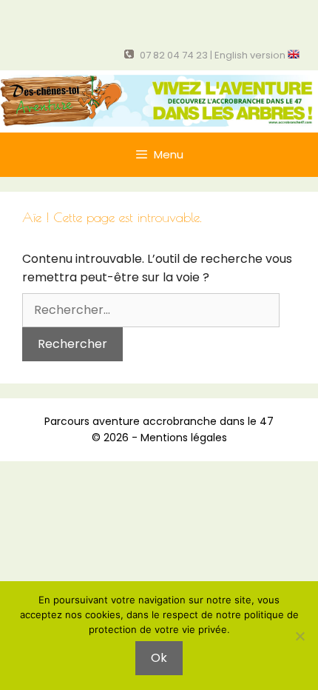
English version (251, 55)
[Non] (299, 636)
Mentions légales (184, 437)
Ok (159, 657)
